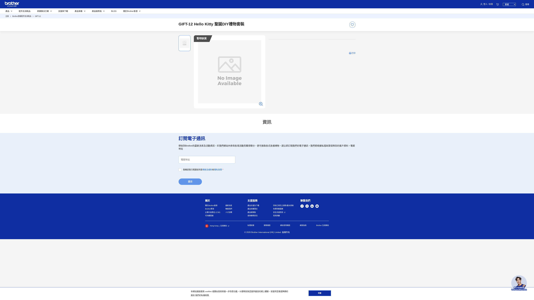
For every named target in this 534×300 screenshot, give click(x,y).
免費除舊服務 (278, 209)
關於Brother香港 (211, 206)
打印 (353, 53)
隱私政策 (218, 169)
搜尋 (527, 4)
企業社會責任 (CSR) (212, 212)
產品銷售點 (252, 212)
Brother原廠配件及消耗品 (21, 16)
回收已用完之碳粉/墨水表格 (283, 206)
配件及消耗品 (24, 11)
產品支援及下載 (253, 206)
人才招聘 (228, 212)
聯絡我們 (228, 209)
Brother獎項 (209, 209)
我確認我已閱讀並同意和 (203, 169)
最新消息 (228, 206)
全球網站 (223, 226)
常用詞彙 (276, 216)
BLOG (114, 11)
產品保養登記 (253, 209)
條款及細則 (207, 169)
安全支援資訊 (278, 212)
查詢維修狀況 (253, 216)
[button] (519, 283)
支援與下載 (63, 11)
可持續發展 (209, 216)
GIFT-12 (38, 16)
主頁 (7, 16)
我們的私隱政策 (202, 295)
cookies (208, 291)
